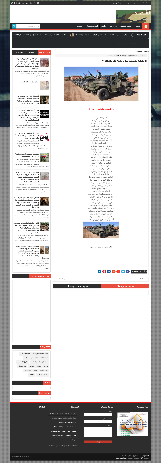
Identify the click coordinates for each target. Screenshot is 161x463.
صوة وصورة (22, 366)
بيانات (46, 366)
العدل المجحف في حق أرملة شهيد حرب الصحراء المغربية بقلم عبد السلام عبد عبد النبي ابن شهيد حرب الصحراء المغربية (26, 202)
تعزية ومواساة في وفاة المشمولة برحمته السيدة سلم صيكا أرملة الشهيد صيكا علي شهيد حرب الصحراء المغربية (28, 115)
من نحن (136, 3)
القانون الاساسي (125, 26)
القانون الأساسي (23, 362)
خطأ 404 (107, 3)
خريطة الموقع (117, 3)
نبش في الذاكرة (43, 375)
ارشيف (103, 26)
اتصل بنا (128, 3)
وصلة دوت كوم (121, 458)
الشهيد (142, 13)
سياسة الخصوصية (122, 44)
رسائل (39, 366)
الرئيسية (145, 3)
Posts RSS (15, 457)
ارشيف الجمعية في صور (40, 354)
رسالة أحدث (140, 279)
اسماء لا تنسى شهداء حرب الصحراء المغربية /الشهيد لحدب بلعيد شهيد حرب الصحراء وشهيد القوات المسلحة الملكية (27, 177)
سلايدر (32, 366)
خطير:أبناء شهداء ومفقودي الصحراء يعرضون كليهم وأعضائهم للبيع (27, 136)
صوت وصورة (44, 370)
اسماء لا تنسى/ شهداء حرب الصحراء (36, 358)
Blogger (63, 448)
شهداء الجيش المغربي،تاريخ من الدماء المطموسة (27, 155)
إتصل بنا (130, 44)
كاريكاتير (28, 370)
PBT (141, 458)
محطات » (80, 26)
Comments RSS (25, 457)
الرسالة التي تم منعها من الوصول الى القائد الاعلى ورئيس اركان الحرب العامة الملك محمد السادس (28, 100)
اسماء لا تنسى (25, 354)
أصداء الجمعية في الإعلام (40, 362)
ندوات (32, 375)
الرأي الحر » (113, 26)
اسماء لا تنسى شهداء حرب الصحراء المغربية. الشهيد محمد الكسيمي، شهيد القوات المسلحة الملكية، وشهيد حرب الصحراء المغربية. (32, 252)
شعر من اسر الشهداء (30, 82)
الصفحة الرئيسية (143, 44)
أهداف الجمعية (92, 26)
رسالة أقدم (61, 279)
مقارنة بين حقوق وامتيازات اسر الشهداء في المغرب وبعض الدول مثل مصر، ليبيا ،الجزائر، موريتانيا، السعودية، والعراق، (27, 63)
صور (35, 370)
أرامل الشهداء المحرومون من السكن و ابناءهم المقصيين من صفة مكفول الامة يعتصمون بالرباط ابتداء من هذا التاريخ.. (26, 228)
